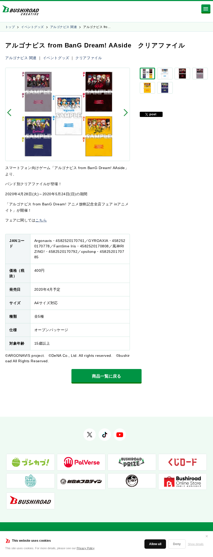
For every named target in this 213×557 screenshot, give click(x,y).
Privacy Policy (85, 548)
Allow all (155, 544)
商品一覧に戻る (106, 376)
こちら (41, 220)
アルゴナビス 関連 (63, 27)
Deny (177, 544)
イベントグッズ (32, 27)
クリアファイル (88, 58)
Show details (196, 544)
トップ (10, 27)
